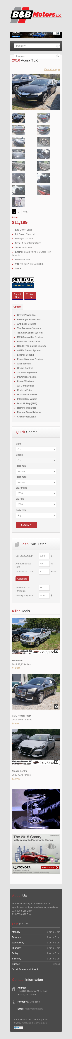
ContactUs (30, 296)
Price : (21, 466)
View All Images (52, 69)
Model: (19, 455)
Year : (21, 488)
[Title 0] (36, 100)
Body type (21, 510)
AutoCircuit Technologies (34, 1023)
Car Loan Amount (24, 556)
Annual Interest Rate (23, 565)
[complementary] (61, 1028)
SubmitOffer (17, 296)
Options (17, 307)
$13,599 (16, 668)
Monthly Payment (24, 595)
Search (26, 524)
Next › (26, 211)
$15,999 (16, 779)
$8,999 (15, 723)
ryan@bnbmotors (34, 1009)
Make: (19, 444)
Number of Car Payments (23, 589)
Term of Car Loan (24, 571)
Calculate (22, 578)
